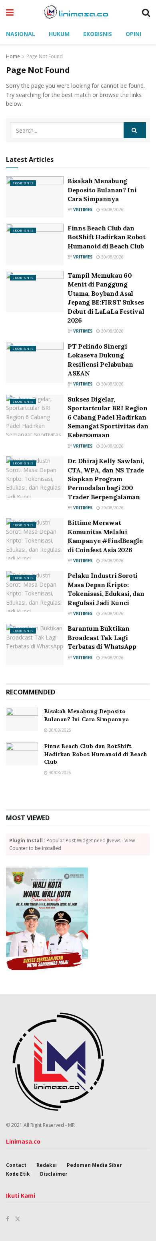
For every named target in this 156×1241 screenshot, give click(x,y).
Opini (133, 34)
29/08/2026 (112, 508)
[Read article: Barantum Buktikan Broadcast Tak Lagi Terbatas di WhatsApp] (35, 644)
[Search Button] (146, 12)
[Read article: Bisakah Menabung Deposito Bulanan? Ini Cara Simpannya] (35, 197)
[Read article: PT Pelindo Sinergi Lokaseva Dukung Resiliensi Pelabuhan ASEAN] (35, 362)
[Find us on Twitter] (17, 1219)
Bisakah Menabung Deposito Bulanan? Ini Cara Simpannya (102, 190)
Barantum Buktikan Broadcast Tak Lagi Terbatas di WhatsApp (102, 637)
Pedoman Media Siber (94, 1165)
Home (13, 56)
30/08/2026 (112, 209)
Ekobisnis (97, 34)
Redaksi (46, 1165)
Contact (16, 1165)
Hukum (59, 34)
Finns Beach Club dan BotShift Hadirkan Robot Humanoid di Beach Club (107, 237)
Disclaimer (54, 1173)
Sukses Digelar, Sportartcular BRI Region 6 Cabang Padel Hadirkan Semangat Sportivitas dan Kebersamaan (108, 417)
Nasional (20, 34)
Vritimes (82, 209)
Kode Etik (18, 1173)
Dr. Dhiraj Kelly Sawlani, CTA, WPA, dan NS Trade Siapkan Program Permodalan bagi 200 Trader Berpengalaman (106, 479)
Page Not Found (44, 56)
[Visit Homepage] (78, 12)
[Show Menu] (10, 12)
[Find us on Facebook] (7, 1219)
